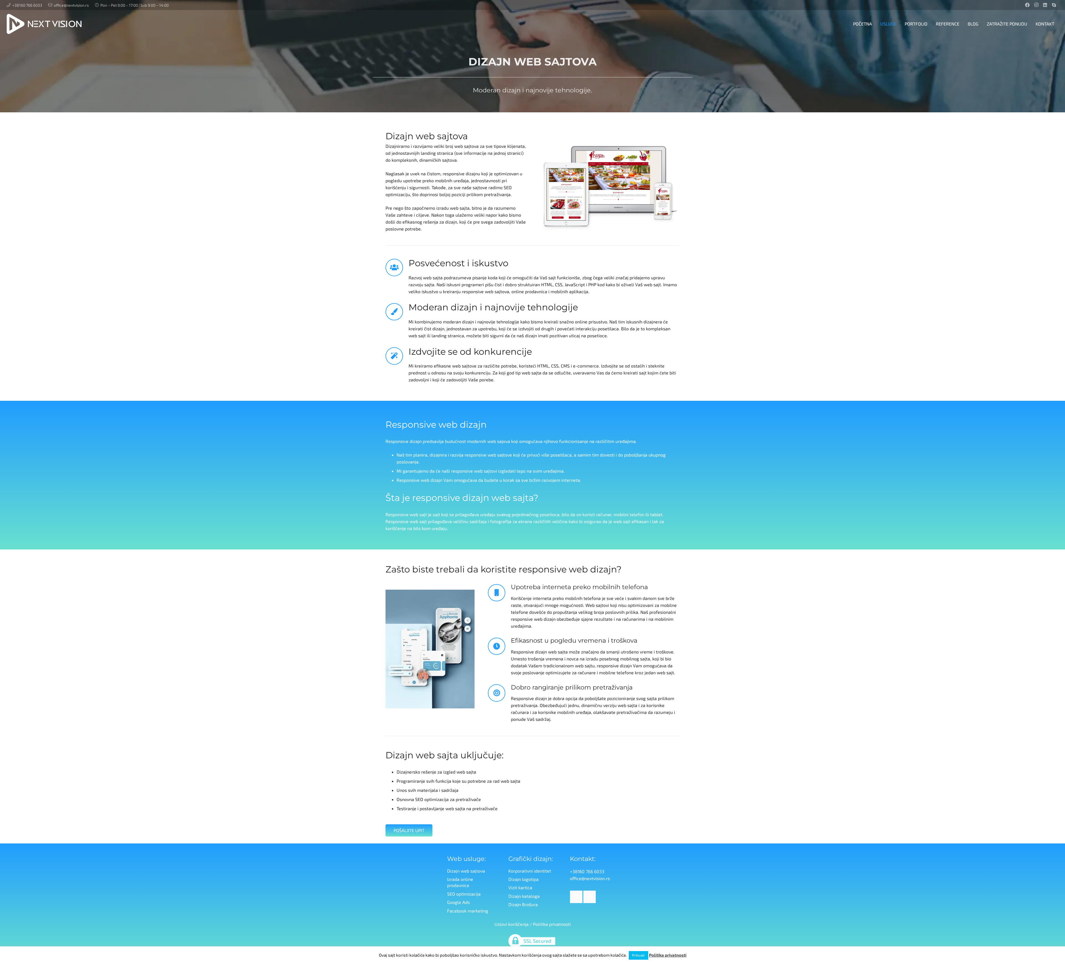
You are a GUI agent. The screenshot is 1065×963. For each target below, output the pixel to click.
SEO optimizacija (464, 893)
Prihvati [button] (638, 955)
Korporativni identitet (529, 870)
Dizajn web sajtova (466, 870)
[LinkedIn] (1045, 5)
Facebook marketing (467, 910)
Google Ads (458, 902)
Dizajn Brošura (523, 904)
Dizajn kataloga (524, 896)
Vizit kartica (520, 887)
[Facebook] (1027, 5)
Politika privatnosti (552, 924)
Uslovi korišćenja (512, 924)
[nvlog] (44, 24)
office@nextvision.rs (590, 878)
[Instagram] (1036, 5)
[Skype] (1053, 5)
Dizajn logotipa (523, 879)
